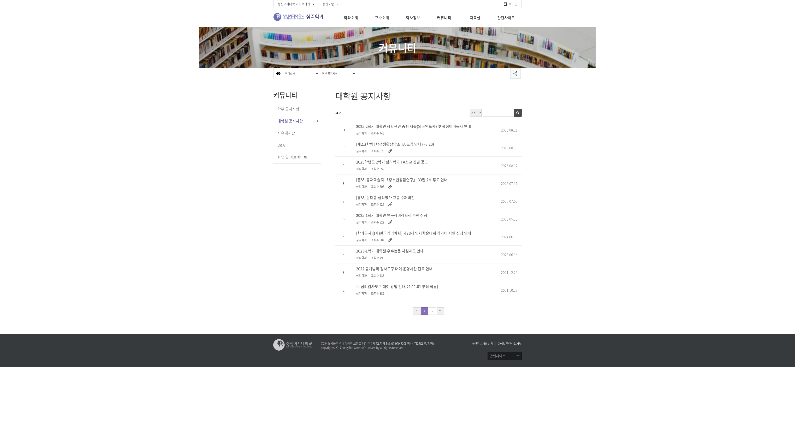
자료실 (475, 17)
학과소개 (351, 17)
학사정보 (413, 17)
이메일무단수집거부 (509, 343)
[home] (278, 73)
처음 (416, 311)
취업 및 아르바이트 (292, 157)
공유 (515, 73)
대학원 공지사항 (290, 121)
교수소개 (382, 17)
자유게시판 (286, 133)
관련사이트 (506, 17)
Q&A (281, 145)
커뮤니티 (444, 17)
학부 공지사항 (330, 73)
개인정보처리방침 (482, 343)
